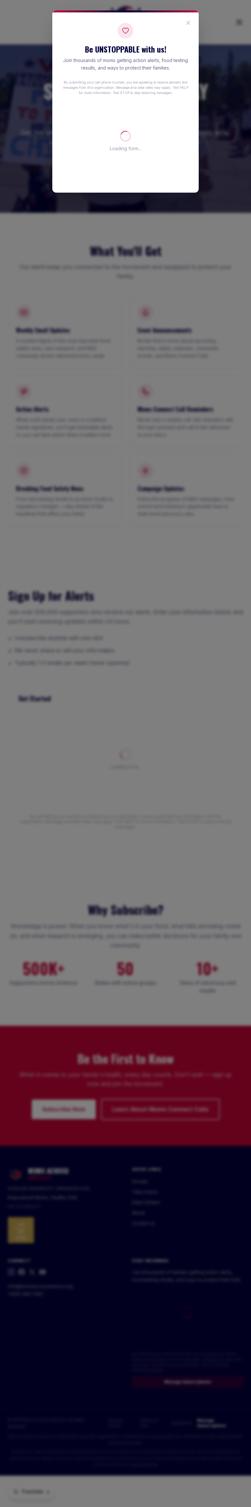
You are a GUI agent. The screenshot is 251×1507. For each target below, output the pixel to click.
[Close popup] (188, 23)
